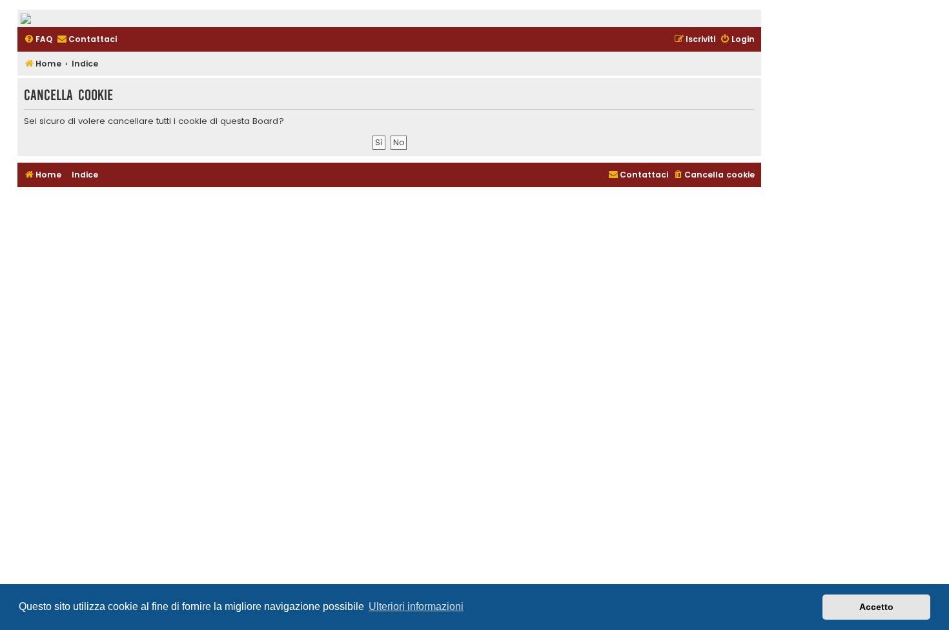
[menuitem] (38, 39)
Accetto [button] (876, 607)
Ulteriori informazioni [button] (416, 606)
